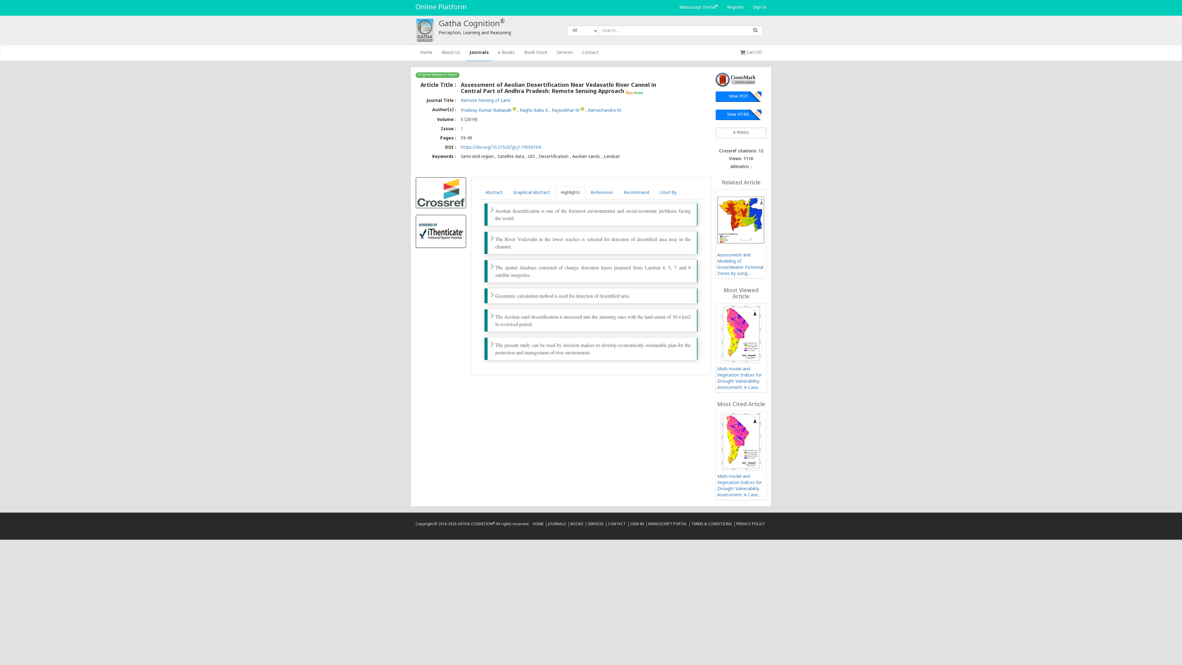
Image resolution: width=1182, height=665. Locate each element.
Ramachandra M (604, 110)
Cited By (668, 193)
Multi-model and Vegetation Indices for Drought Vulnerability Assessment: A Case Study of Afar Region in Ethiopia (740, 378)
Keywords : (444, 157)
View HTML (738, 115)
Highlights (570, 193)
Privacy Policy (750, 524)
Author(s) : (444, 110)
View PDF (738, 96)
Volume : (446, 120)
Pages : (448, 138)
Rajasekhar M (566, 110)
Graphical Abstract (531, 193)
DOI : (450, 148)
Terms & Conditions (711, 524)
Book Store (535, 53)
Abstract (494, 193)
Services (565, 53)
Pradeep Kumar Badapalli (487, 110)
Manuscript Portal (698, 7)
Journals (479, 53)
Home (428, 53)
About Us (451, 53)
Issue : (448, 129)
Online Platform (441, 7)
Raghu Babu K (534, 110)
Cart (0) (753, 53)
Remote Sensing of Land (485, 101)
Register (735, 7)
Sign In (759, 7)
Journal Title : (441, 101)
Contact (590, 53)
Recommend (636, 193)
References (602, 193)
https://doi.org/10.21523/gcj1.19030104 (501, 148)
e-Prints (741, 133)
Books (576, 524)
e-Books (506, 53)
